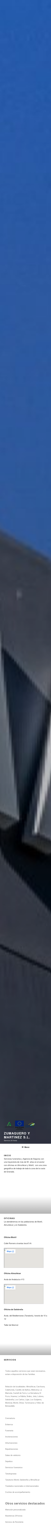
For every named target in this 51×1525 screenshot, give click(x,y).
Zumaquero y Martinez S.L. (17, 1135)
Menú (26, 1147)
